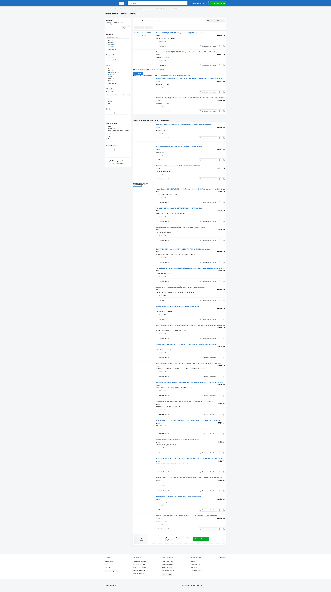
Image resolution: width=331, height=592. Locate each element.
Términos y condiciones (139, 561)
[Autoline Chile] (111, 3)
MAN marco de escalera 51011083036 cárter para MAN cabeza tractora (179, 146)
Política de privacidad (139, 564)
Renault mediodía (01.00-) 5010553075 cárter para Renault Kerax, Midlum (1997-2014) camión (186, 52)
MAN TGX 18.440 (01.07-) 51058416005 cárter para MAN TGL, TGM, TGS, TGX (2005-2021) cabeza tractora (190, 363)
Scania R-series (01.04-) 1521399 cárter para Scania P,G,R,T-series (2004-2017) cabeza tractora (186, 515)
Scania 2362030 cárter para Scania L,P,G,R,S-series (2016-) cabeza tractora (180, 227)
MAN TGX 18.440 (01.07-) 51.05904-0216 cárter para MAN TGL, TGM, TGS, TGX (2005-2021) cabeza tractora (190, 325)
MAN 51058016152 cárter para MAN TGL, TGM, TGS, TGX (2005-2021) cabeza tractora (183, 249)
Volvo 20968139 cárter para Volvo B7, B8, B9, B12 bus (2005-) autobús (179, 208)
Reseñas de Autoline (139, 570)
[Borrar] (129, 26)
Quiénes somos (109, 561)
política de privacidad (169, 75)
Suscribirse (138, 73)
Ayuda (106, 564)
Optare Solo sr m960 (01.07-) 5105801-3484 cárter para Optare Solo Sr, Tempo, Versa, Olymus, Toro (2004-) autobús (193, 189)
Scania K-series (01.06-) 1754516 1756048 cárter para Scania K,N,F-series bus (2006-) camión (186, 344)
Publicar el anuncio (201, 539)
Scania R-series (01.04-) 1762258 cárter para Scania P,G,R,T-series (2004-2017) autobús (184, 401)
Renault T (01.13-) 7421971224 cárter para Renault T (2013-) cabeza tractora (180, 33)
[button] (219, 46)
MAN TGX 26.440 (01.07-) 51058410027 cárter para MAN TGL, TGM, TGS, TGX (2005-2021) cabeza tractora (190, 458)
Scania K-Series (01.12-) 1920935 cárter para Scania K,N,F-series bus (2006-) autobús (184, 124)
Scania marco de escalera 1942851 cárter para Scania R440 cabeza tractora (180, 287)
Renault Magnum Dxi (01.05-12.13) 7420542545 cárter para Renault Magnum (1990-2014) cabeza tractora (190, 98)
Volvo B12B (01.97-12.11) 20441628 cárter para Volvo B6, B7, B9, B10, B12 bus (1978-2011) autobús (188, 420)
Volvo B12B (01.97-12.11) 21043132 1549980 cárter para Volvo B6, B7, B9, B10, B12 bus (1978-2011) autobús (191, 268)
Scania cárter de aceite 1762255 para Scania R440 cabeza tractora (177, 439)
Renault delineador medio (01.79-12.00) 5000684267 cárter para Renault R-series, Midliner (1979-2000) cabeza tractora (194, 78)
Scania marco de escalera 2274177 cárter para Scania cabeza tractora (179, 496)
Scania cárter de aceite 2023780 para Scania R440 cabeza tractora (177, 306)
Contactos (107, 567)
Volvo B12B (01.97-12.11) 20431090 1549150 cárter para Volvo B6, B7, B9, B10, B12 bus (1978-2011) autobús (191, 477)
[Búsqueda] (129, 3)
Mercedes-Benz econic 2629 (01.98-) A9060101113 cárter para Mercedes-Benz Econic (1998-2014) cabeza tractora (193, 382)
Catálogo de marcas (138, 573)
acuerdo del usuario (185, 75)
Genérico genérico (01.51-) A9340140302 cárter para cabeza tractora (178, 166)
